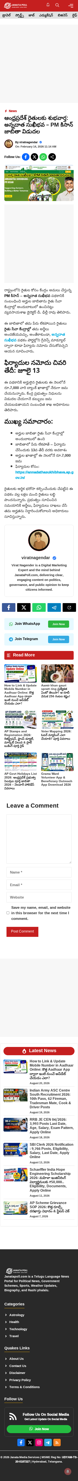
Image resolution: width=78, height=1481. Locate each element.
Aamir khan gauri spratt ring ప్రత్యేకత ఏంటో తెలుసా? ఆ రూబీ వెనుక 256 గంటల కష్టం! (55, 691)
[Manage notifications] (67, 1471)
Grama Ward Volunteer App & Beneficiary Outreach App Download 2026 (56, 779)
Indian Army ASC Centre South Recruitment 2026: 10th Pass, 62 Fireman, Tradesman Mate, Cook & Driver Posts (50, 1099)
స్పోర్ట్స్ (19, 15)
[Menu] (70, 6)
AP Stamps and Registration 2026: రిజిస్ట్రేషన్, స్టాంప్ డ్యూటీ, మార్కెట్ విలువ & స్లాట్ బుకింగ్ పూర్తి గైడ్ (19, 739)
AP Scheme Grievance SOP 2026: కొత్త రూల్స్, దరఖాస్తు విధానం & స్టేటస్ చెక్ (49, 1207)
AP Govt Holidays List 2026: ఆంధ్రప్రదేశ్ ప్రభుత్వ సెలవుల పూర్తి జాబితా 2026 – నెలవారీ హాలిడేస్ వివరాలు (20, 781)
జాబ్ (31, 15)
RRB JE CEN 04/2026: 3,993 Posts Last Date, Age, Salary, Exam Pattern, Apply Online (52, 1126)
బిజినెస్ (63, 15)
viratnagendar (28, 142)
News (13, 111)
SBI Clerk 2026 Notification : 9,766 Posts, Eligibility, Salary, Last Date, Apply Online (51, 1151)
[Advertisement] (39, 64)
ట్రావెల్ (6, 15)
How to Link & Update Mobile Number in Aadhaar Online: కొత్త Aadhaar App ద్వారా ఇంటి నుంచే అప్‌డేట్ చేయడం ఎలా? (20, 695)
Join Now (58, 624)
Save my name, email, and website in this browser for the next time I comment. (40, 913)
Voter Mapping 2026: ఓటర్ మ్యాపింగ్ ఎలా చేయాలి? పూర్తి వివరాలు (56, 735)
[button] (57, 5)
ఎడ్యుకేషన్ (46, 15)
